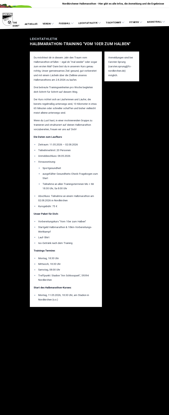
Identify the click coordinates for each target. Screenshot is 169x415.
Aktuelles (31, 24)
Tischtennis (113, 22)
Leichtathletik (88, 22)
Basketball (154, 21)
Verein (47, 23)
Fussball (64, 23)
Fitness (134, 22)
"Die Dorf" (16, 24)
